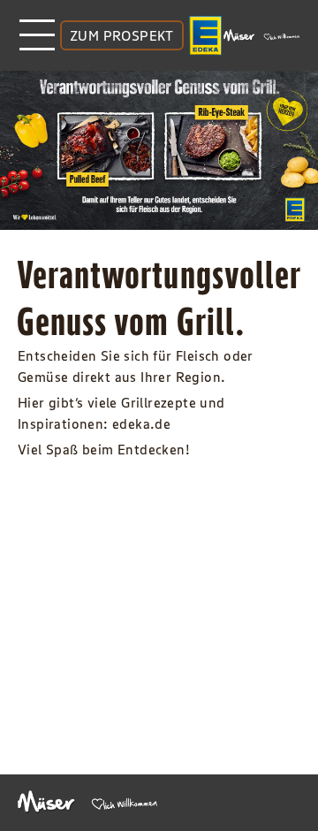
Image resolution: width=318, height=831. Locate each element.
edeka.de (141, 423)
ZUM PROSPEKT (122, 35)
